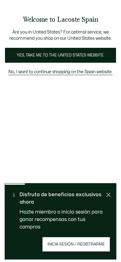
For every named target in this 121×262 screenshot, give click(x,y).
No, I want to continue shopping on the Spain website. (60, 72)
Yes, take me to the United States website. (60, 55)
